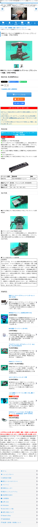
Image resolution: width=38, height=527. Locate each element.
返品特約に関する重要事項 (9, 89)
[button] (2, 9)
